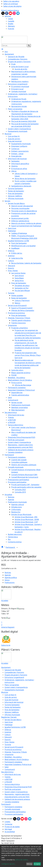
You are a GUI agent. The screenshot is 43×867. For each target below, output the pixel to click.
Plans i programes (12, 685)
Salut (7, 767)
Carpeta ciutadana (12, 802)
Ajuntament (6, 667)
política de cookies (21, 860)
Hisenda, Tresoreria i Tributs (16, 752)
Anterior (4, 627)
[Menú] (2, 49)
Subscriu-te (5, 645)
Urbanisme (9, 754)
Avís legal (8, 829)
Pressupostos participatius (15, 812)
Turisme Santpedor (12, 705)
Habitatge (8, 725)
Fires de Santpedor (12, 710)
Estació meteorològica (10, 10)
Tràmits (8, 777)
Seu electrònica (7, 772)
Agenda (8, 575)
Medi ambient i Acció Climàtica (17, 759)
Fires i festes (9, 742)
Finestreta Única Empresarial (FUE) (18, 787)
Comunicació (10, 769)
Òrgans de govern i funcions (16, 675)
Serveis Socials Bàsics (13, 720)
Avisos (7, 580)
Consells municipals (12, 809)
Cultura (7, 734)
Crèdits (7, 822)
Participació (10, 547)
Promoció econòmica (13, 749)
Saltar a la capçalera (11, 1)
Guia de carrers (11, 697)
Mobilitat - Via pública (13, 757)
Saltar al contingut (10, 4)
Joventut (8, 732)
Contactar (8, 824)
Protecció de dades (12, 827)
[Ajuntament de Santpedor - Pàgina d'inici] (14, 40)
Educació (8, 737)
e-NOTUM (8, 779)
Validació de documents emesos (17, 799)
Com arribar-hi (10, 695)
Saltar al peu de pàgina (12, 6)
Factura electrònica (12, 784)
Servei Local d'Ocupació (14, 747)
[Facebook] (7, 13)
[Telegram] (18, 13)
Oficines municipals (12, 715)
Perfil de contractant (13, 789)
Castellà (11, 21)
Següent (11, 627)
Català (10, 19)
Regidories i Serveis (9, 717)
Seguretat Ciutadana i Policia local (18, 764)
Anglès (10, 23)
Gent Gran (9, 722)
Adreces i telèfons (12, 712)
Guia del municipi (11, 700)
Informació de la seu (13, 774)
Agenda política (11, 577)
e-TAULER (8, 782)
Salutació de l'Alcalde (13, 670)
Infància (8, 729)
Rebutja (29, 864)
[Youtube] (11, 13)
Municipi (4, 692)
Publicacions (10, 582)
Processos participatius (14, 814)
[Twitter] (3, 13)
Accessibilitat (10, 832)
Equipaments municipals (14, 690)
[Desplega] (17, 548)
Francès (11, 28)
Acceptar (37, 864)
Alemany (11, 26)
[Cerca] (29, 45)
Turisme (8, 744)
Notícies (8, 572)
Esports (8, 739)
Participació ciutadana (13, 762)
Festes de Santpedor (13, 707)
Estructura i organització (14, 677)
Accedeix (4, 600)
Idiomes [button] (8, 16)
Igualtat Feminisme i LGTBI (15, 727)
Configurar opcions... (8, 864)
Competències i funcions (14, 672)
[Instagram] (14, 13)
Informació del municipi (14, 702)
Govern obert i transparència (16, 687)
